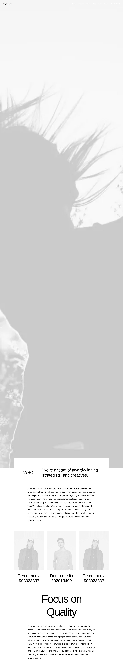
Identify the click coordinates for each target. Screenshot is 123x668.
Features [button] (81, 4)
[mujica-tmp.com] (7, 4)
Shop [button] (99, 4)
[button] (112, 4)
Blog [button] (94, 4)
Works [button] (88, 4)
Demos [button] (74, 4)
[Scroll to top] (119, 664)
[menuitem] (74, 4)
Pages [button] (106, 4)
